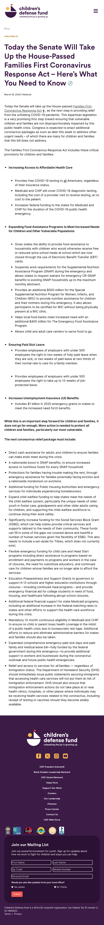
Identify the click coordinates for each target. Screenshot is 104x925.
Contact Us (52, 814)
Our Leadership (52, 799)
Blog (6, 28)
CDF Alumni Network (52, 777)
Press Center (52, 809)
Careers (52, 793)
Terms (7, 913)
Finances (52, 804)
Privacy (18, 913)
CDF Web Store (52, 820)
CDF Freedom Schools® (52, 767)
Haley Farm (52, 783)
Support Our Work (52, 788)
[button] (71, 83)
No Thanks (62, 887)
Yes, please (19, 887)
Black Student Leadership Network (52, 772)
